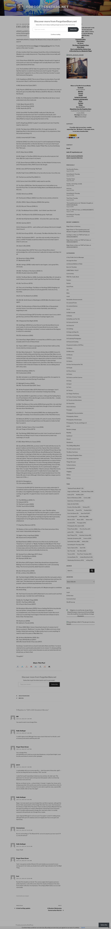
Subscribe (73, 29)
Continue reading (55, 34)
